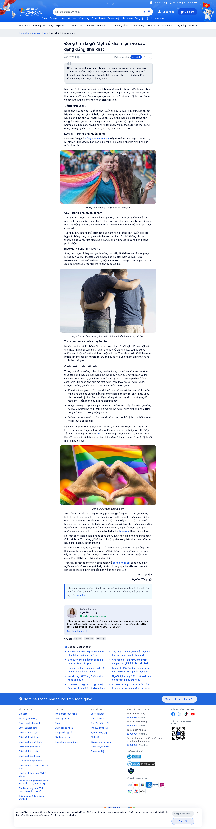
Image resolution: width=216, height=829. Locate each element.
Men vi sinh (127, 18)
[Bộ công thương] (134, 757)
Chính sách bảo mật (28, 751)
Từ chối (183, 821)
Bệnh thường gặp (99, 732)
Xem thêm (81, 595)
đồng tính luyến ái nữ (97, 138)
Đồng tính (89, 639)
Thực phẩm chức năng (66, 713)
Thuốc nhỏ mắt (98, 18)
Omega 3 (54, 18)
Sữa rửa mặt (114, 18)
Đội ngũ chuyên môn (101, 742)
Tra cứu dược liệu (99, 728)
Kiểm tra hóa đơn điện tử (30, 760)
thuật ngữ (101, 639)
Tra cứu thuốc (97, 718)
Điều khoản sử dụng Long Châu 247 (31, 797)
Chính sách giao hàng (29, 746)
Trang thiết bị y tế (63, 732)
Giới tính (77, 639)
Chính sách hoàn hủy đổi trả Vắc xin (32, 774)
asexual (101, 433)
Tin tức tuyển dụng (100, 746)
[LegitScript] (141, 771)
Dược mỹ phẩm (62, 718)
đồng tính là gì (121, 562)
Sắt (69, 18)
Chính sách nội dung (29, 737)
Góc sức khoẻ (97, 713)
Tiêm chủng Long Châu (66, 742)
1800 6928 (192, 2)
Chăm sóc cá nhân (64, 728)
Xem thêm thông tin (76, 631)
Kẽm (63, 18)
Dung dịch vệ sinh (143, 18)
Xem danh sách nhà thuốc (179, 699)
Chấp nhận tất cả (183, 813)
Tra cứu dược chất (100, 723)
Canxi (44, 18)
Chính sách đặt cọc (28, 732)
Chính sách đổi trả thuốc (30, 742)
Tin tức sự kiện (98, 751)
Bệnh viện (95, 737)
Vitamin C (159, 18)
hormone (124, 531)
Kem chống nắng (81, 18)
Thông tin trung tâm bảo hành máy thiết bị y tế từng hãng (33, 782)
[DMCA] (141, 764)
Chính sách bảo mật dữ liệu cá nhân (33, 767)
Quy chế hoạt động (28, 728)
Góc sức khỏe (39, 33)
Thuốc (58, 723)
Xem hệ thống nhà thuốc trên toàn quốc (58, 699)
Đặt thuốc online (63, 737)
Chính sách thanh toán (29, 756)
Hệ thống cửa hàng (28, 718)
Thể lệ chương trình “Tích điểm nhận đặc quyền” (31, 789)
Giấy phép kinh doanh (29, 723)
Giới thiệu (23, 713)
